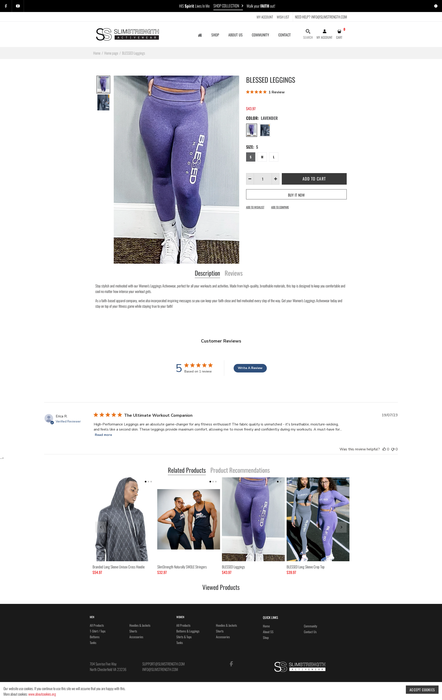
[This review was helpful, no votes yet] (384, 449)
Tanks (93, 642)
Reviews (234, 273)
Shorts (133, 631)
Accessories (136, 636)
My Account (265, 16)
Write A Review (250, 368)
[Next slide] (341, 527)
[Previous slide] (100, 527)
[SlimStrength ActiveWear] (127, 33)
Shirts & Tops (184, 636)
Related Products (187, 470)
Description (207, 273)
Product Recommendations (240, 470)
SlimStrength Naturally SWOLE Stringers (182, 567)
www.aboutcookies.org (42, 694)
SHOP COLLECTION (226, 6)
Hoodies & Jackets (139, 625)
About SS (268, 631)
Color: (262, 118)
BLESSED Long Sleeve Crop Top (306, 567)
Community (310, 625)
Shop (266, 637)
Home (266, 625)
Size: (252, 147)
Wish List (283, 16)
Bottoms (94, 636)
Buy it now (296, 195)
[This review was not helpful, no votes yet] (392, 449)
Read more (103, 435)
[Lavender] (251, 130)
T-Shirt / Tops (97, 631)
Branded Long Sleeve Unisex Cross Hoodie (119, 567)
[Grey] (264, 130)
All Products (97, 625)
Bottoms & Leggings (187, 631)
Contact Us (310, 631)
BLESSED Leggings (233, 567)
